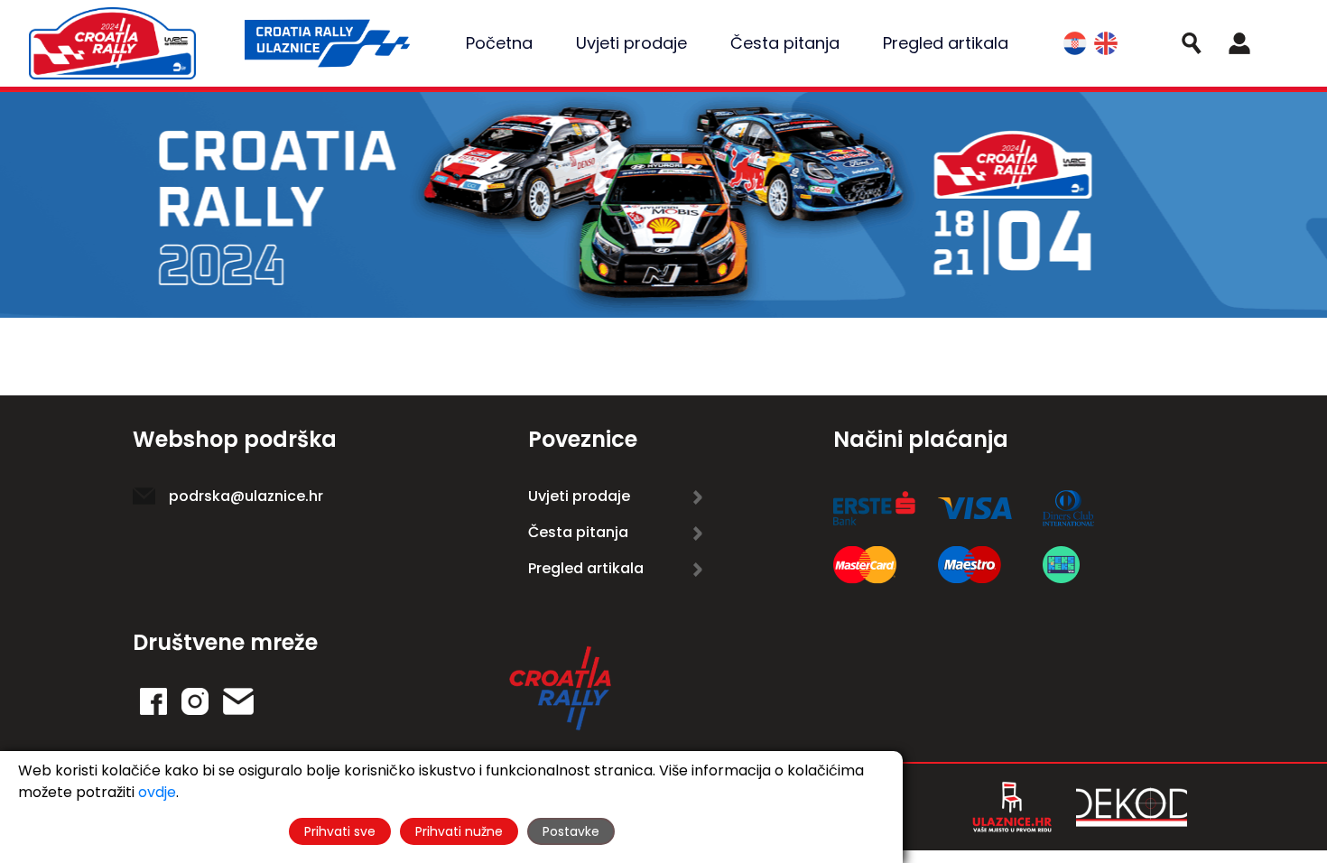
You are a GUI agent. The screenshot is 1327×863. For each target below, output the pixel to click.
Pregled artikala (945, 43)
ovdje (157, 792)
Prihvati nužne (459, 831)
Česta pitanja (785, 43)
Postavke (571, 831)
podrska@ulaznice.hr (246, 496)
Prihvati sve (340, 831)
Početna (499, 43)
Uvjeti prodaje (631, 43)
